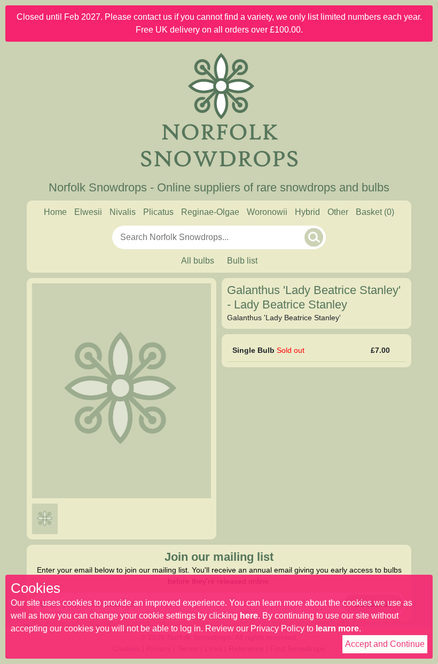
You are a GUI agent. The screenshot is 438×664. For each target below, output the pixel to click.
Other (337, 212)
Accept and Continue (385, 643)
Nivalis (123, 212)
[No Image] (45, 519)
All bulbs (197, 260)
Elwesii (88, 212)
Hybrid (307, 212)
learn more (337, 628)
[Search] (313, 237)
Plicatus (158, 212)
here (249, 615)
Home (55, 212)
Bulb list (242, 260)
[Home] (219, 111)
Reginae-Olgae (210, 212)
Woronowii (267, 212)
